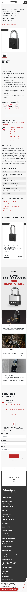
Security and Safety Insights (10, 554)
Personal (6, 497)
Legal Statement (5, 586)
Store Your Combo (7, 541)
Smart (5, 523)
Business (6, 510)
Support (6, 527)
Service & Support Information (9, 24)
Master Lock (5, 571)
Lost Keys (5, 533)
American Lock (6, 573)
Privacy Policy (5, 584)
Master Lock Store (7, 506)
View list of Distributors (7, 68)
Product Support (7, 530)
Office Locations (7, 546)
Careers (4, 556)
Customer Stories (7, 559)
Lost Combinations (7, 536)
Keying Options (8, 204)
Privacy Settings (12, 584)
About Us (6, 550)
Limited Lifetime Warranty (13, 415)
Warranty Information (8, 538)
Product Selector (7, 501)
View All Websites (7, 579)
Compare (19, 256)
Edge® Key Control (9, 201)
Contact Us (5, 544)
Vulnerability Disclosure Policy (8, 587)
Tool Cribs (13, 140)
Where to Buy (6, 504)
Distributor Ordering (8, 519)
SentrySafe (5, 576)
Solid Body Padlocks (7, 6)
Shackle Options (8, 211)
